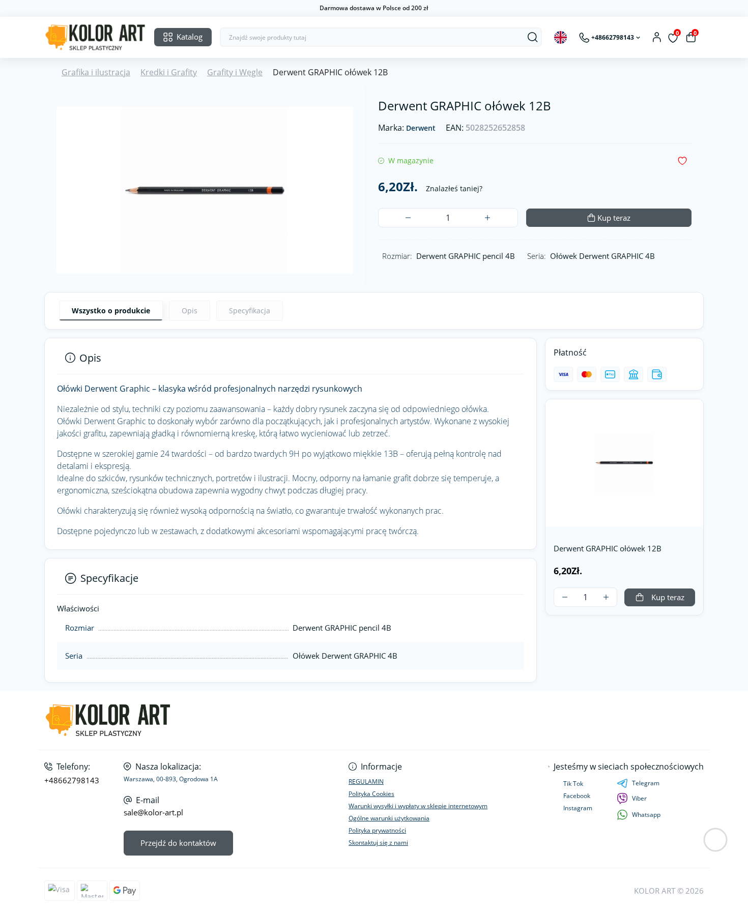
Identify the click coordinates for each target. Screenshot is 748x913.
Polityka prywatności (377, 830)
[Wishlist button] (682, 161)
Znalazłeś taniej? (454, 188)
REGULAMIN (366, 781)
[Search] (533, 37)
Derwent (421, 128)
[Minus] (408, 218)
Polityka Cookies (371, 793)
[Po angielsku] (560, 37)
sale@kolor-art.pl (153, 812)
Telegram (645, 783)
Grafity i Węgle (235, 72)
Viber (639, 798)
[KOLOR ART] (206, 720)
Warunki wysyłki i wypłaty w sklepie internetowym (418, 806)
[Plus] (487, 218)
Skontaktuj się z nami (378, 842)
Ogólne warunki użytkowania (389, 818)
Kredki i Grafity (168, 72)
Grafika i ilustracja (96, 72)
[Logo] (95, 37)
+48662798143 (71, 780)
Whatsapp (646, 814)
